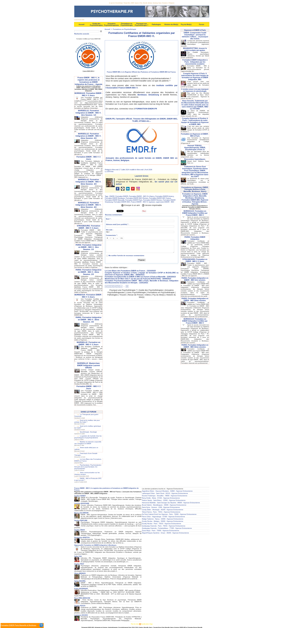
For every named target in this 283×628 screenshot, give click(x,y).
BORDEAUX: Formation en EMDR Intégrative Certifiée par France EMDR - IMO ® (194, 213)
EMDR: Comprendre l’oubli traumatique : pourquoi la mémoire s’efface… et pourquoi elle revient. (195, 36)
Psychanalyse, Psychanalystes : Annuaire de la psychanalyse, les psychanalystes (88, 466)
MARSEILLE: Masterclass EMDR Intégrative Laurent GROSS (88, 365)
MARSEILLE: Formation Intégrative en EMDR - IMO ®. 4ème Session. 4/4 (88, 205)
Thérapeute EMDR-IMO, (87, 627)
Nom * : (108, 219)
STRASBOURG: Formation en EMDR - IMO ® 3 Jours (194, 260)
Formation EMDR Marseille (114, 200)
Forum (201, 24)
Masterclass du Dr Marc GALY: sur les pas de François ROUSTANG (133, 279)
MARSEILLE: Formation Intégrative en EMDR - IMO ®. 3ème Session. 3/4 (88, 181)
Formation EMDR (121, 196)
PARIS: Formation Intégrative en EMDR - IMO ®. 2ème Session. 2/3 (88, 272)
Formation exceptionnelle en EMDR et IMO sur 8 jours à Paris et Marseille (135, 277)
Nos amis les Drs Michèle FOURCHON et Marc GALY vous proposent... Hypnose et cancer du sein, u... (195, 95)
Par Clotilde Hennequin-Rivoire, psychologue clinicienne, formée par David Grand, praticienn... (195, 54)
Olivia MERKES (80, 573)
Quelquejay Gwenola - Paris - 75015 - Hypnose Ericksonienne (163, 526)
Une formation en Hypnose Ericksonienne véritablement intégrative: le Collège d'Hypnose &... (195, 140)
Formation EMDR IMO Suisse (160, 198)
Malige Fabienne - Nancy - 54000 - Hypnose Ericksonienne (162, 519)
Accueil (81, 24)
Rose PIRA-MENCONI (82, 598)
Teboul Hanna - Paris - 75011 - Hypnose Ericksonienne (161, 512)
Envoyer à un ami (132, 205)
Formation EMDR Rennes (152, 200)
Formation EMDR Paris (133, 200)
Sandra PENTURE (80, 520)
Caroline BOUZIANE (81, 503)
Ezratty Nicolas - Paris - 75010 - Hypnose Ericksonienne (161, 523)
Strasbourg (153, 95)
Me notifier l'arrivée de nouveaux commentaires (126, 255)
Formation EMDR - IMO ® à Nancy (141, 196)
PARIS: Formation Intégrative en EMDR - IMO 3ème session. (195, 346)
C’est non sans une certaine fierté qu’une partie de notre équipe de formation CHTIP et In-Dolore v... (195, 128)
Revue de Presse (135, 295)
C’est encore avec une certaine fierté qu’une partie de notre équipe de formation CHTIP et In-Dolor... (195, 84)
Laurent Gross (141, 176)
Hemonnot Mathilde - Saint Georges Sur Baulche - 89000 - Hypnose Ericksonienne (171, 503)
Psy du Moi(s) (186, 24)
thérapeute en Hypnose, (101, 627)
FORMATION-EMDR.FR (146, 109)
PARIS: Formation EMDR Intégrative (195, 238)
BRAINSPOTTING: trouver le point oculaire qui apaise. (195, 49)
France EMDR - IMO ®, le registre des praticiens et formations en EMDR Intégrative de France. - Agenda (88, 81)
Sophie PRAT (79, 564)
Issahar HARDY (80, 496)
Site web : (109, 230)
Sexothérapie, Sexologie (88, 432)
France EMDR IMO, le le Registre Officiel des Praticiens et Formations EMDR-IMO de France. (141, 72)
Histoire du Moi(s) (171, 24)
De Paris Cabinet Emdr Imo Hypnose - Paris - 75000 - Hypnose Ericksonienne (169, 514)
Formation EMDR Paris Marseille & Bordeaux (18, 625)
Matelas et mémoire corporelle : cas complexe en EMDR (88, 442)
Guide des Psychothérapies (96, 24)
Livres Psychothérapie (136, 292)
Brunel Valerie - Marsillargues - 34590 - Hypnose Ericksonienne (164, 505)
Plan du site (134, 624)
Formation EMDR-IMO (122, 202)
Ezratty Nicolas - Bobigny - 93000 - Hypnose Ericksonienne (162, 521)
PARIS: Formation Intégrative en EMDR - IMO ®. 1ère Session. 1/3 (88, 247)
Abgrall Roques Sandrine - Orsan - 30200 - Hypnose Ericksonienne (165, 533)
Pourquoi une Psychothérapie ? (141, 24)
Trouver (122, 295)
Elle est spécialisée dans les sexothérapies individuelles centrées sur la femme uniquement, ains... (195, 154)
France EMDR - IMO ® (139, 202)
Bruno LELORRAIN (81, 513)
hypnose (152, 202)
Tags (151, 624)
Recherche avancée (81, 34)
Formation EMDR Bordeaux (115, 198)
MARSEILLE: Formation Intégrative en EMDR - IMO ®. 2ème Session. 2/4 (88, 136)
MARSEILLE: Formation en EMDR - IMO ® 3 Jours (88, 343)
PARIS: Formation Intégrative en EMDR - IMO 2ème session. (195, 299)
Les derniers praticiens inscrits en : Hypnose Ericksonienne (162, 489)
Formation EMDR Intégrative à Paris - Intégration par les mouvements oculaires (194, 62)
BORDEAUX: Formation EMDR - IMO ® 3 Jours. (88, 94)
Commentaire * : (112, 235)
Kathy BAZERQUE (81, 588)
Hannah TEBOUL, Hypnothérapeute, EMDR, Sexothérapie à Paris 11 (195, 147)
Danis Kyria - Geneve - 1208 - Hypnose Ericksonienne (161, 507)
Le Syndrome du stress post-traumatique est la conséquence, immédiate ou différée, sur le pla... (195, 181)
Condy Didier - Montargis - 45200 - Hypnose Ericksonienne (162, 509)
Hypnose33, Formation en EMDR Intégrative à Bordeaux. (95, 545)
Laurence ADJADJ (81, 615)
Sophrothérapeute (113, 627)
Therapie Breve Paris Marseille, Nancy (163, 627)
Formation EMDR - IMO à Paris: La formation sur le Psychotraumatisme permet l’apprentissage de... (195, 68)
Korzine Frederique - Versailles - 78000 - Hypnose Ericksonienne (164, 496)
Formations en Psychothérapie (127, 24)
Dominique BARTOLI (82, 537)
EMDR (112, 196)
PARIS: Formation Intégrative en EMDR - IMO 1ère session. (195, 279)
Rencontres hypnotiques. (195, 159)
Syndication (145, 624)
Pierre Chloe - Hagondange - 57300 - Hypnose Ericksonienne (163, 516)
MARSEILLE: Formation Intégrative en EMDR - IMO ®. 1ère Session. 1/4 (88, 113)
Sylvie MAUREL (80, 581)
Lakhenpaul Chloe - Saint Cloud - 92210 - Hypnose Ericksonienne (165, 493)
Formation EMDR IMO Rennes (137, 198)
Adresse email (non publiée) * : (117, 224)
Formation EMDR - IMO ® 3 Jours (88, 158)
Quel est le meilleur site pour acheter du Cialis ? (87, 421)
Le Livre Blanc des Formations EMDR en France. (125, 271)
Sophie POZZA (79, 606)
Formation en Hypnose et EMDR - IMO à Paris (195, 135)
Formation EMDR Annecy (164, 196)
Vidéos (148, 295)
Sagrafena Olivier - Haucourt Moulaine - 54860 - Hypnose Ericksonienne (167, 491)
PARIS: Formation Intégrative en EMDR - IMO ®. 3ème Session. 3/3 (88, 319)
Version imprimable (153, 205)
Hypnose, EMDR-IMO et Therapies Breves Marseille (188, 627)
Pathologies (156, 24)
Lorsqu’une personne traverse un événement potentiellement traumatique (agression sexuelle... (195, 43)
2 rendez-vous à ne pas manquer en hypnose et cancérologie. (195, 90)
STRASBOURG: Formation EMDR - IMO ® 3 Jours (88, 227)
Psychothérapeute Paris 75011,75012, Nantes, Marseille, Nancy (135, 627)
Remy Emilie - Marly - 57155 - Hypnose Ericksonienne (161, 498)
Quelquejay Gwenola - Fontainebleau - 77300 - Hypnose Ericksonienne (167, 528)
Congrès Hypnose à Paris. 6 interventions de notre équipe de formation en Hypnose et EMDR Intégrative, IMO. (194, 76)
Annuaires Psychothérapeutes (111, 24)
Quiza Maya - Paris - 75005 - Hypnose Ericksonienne (160, 530)
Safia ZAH (78, 556)
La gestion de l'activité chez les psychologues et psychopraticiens (88, 437)
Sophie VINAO (79, 530)
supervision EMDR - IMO (165, 202)
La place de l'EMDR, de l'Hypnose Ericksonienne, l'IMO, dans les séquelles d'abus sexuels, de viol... (195, 113)
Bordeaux (142, 95)
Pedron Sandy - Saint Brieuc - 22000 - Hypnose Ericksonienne (163, 500)
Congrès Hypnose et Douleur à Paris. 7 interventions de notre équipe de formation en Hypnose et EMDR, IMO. (195, 121)
